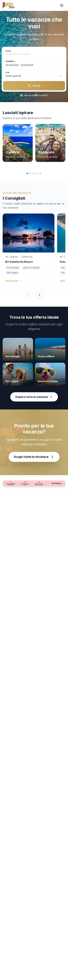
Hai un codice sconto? (36, 95)
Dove (8, 51)
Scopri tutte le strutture (31, 457)
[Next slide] (39, 295)
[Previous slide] (29, 295)
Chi (7, 72)
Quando (10, 61)
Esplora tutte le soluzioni (32, 397)
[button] (27, 173)
